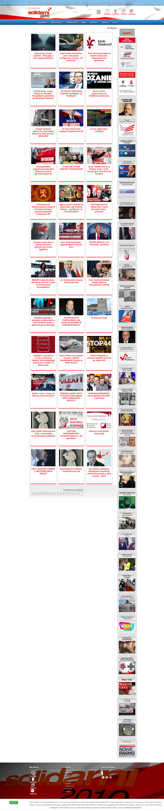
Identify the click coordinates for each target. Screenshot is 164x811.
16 (71, 493)
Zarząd (67, 781)
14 (65, 493)
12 (59, 493)
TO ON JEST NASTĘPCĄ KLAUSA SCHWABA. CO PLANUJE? (71, 93)
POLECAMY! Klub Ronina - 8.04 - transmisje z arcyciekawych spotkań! (43, 433)
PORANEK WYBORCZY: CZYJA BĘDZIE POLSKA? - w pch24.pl (99, 395)
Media (39, 2)
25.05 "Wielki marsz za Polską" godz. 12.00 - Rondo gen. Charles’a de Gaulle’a (99, 170)
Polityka (31, 2)
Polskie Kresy (117, 2)
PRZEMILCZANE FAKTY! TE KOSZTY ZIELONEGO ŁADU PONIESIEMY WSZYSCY (71, 397)
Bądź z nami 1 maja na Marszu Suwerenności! (43, 394)
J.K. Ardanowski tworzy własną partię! (71, 281)
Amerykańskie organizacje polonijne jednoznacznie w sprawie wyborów (43, 170)
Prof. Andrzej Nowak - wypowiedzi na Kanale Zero (71, 244)
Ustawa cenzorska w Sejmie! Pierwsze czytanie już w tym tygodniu (43, 246)
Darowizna (68, 789)
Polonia (85, 2)
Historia (76, 2)
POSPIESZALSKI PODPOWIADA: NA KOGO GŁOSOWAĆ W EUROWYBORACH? (71, 321)
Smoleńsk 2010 (71, 22)
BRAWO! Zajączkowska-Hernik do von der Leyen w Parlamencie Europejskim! (43, 283)
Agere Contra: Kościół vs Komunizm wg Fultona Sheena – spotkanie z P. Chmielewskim (71, 208)
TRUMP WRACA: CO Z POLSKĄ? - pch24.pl (99, 243)
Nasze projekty (56, 22)
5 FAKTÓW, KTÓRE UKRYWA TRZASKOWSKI (71, 167)
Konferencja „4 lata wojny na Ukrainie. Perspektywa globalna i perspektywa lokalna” (43, 94)
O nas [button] (114, 22)
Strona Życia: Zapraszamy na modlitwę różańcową (99, 93)
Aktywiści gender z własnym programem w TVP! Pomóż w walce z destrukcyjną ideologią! (43, 321)
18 (77, 493)
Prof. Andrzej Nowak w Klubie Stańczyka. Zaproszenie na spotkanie (99, 57)
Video (84, 22)
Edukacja (67, 2)
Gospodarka (48, 2)
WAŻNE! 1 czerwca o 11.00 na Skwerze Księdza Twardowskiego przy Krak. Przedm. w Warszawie (43, 360)
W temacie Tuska (99, 318)
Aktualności (42, 22)
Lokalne (93, 2)
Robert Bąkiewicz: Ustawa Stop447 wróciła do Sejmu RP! (99, 357)
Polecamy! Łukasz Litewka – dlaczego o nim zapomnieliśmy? (43, 55)
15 (68, 493)
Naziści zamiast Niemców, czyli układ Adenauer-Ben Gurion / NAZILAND (43, 132)
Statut (67, 778)
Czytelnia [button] (93, 22)
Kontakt (67, 791)
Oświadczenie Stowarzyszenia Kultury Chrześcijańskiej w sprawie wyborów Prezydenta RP (43, 209)
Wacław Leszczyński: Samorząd (99, 432)
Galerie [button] (104, 22)
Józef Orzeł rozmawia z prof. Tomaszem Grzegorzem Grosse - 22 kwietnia (71, 57)
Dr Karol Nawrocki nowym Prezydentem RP (71, 130)
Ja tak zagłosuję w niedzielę (99, 130)
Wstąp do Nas (69, 786)
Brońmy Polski (104, 2)
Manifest (68, 775)
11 (56, 493)
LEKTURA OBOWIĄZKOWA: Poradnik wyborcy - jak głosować (71, 434)
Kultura (58, 2)
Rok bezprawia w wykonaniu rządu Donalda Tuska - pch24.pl (99, 208)
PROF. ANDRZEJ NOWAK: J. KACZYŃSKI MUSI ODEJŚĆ (43, 471)
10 (53, 493)
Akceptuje (14, 802)
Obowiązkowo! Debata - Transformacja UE (71, 470)
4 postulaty (68, 772)
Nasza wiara (129, 2)
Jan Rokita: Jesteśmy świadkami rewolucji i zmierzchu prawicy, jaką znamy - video (99, 472)
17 (74, 493)
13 (62, 493)
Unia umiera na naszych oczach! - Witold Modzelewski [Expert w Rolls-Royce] (71, 359)
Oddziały (68, 783)
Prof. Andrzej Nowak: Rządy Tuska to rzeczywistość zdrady (99, 282)
